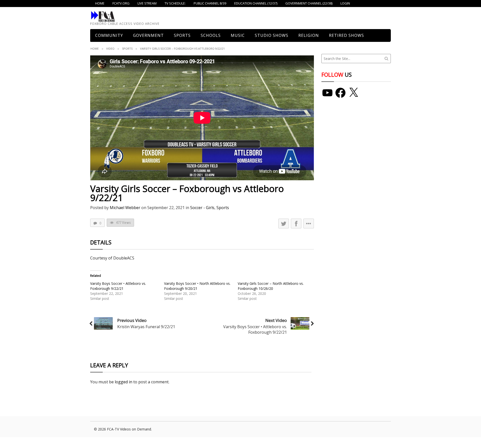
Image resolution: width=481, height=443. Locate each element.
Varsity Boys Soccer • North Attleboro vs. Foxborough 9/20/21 (197, 286)
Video (110, 48)
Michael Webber (125, 207)
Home (94, 48)
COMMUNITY (109, 35)
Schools (211, 35)
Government (148, 35)
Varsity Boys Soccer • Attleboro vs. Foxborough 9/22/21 (118, 286)
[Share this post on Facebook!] (296, 223)
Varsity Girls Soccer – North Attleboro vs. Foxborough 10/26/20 (271, 286)
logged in (123, 382)
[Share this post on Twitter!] (283, 223)
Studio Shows (271, 35)
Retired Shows (346, 35)
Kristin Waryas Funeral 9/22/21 (146, 326)
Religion (308, 35)
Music (238, 35)
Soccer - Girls (202, 207)
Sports (182, 35)
